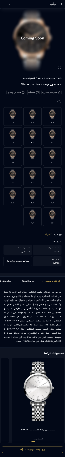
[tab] (52, 281)
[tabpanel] (32, 317)
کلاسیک (48, 234)
